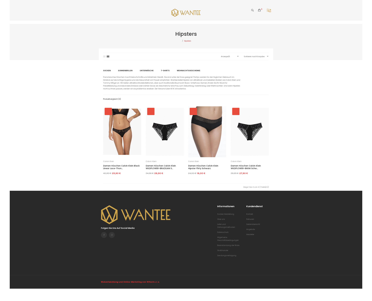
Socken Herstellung (225, 214)
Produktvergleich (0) (112, 99)
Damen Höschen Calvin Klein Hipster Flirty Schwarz (203, 167)
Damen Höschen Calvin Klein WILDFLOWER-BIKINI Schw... (246, 167)
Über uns (221, 219)
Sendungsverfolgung (226, 255)
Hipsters (187, 41)
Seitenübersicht (253, 224)
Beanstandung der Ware (228, 245)
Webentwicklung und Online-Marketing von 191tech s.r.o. (130, 282)
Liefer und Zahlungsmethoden (226, 225)
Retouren (250, 219)
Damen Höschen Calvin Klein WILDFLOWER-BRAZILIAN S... (161, 167)
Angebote (250, 229)
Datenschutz (222, 232)
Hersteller (250, 234)
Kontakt (249, 214)
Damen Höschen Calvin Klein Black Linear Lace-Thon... (121, 167)
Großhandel (222, 250)
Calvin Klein (108, 161)
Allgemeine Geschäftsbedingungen (228, 238)
